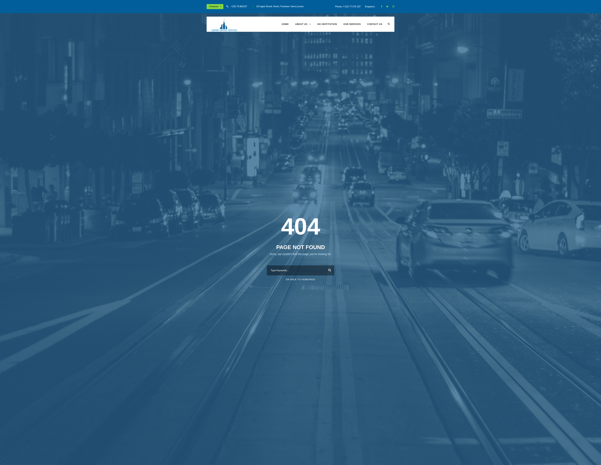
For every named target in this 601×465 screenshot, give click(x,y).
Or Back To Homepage (300, 279)
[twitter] (387, 6)
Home (285, 24)
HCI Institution (327, 24)
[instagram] (393, 6)
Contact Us (374, 24)
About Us (301, 24)
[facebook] (381, 6)
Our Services (352, 24)
